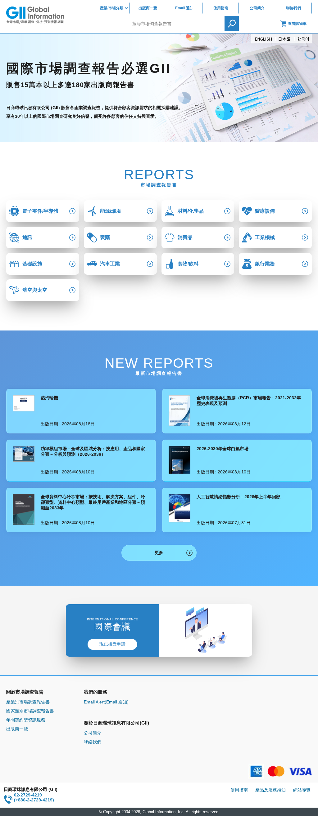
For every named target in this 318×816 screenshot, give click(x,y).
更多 (159, 552)
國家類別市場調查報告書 (30, 710)
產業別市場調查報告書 (28, 701)
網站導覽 (302, 789)
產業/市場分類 (111, 8)
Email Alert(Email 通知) (106, 701)
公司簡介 (257, 8)
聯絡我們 (293, 8)
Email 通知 (184, 8)
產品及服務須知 (270, 789)
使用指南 (220, 8)
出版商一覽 (148, 8)
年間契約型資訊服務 (25, 719)
